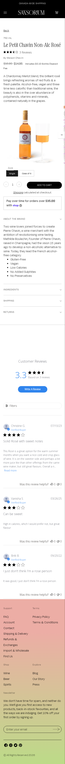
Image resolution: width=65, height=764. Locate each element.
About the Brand (14, 218)
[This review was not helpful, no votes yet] (58, 484)
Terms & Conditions (45, 622)
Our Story (39, 679)
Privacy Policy (41, 617)
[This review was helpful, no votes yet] (52, 484)
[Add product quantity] (6, 184)
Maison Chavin (15, 57)
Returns (8, 312)
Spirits (7, 684)
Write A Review (33, 389)
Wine (6, 673)
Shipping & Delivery (15, 634)
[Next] (61, 134)
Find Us (8, 656)
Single (12, 173)
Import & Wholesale (16, 650)
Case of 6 (26, 173)
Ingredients (11, 289)
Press (36, 684)
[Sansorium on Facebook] (6, 746)
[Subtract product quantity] (19, 184)
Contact (8, 628)
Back (6, 30)
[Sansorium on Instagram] (10, 746)
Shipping (18, 192)
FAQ (6, 617)
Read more (10, 470)
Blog (35, 673)
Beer (6, 679)
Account (9, 622)
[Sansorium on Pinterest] (20, 746)
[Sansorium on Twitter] (15, 746)
